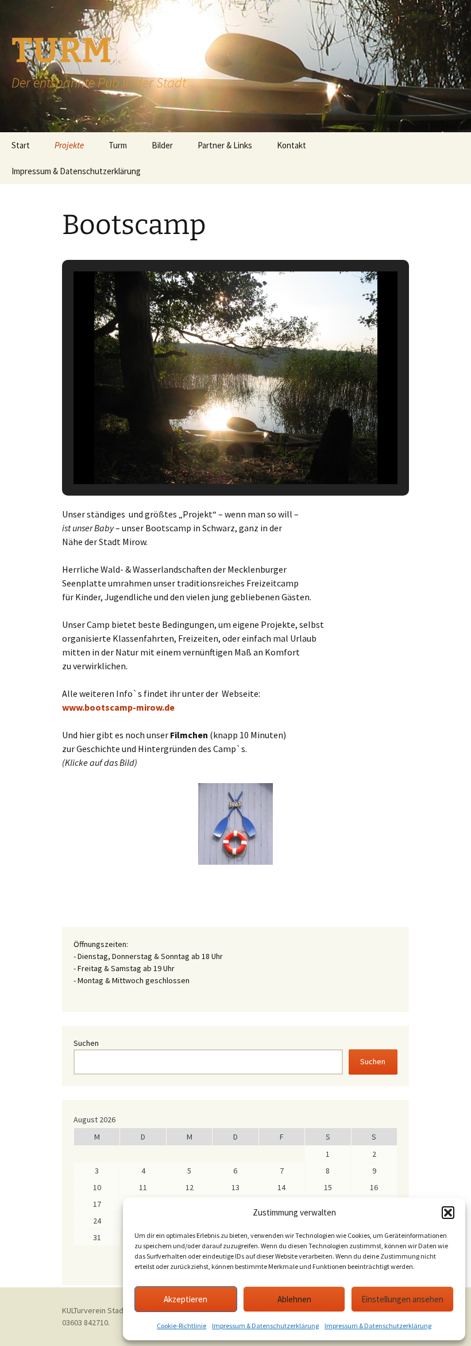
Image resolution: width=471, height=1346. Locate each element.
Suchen (86, 1043)
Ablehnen (294, 1299)
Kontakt (291, 145)
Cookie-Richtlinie (181, 1325)
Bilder (162, 145)
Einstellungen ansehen (402, 1299)
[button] (448, 1212)
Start (20, 145)
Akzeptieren (185, 1299)
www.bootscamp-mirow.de (118, 707)
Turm (118, 145)
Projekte (69, 145)
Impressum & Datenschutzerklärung (265, 1325)
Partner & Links (225, 145)
